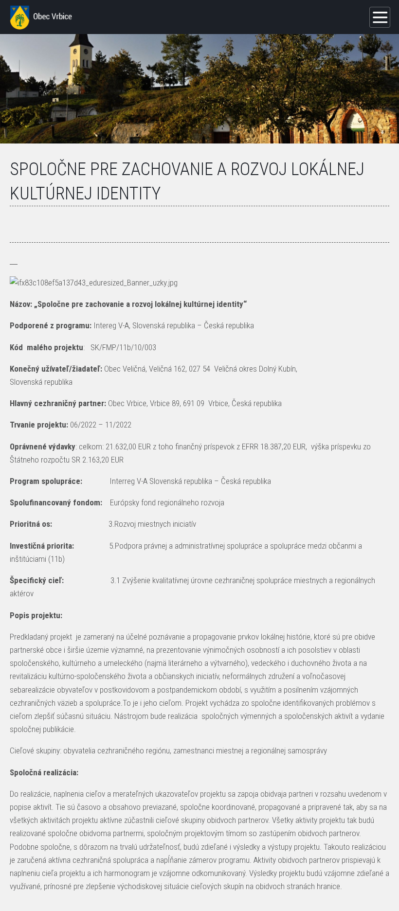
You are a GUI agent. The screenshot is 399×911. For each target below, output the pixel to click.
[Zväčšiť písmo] (15, 261)
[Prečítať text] (17, 261)
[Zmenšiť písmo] (11, 261)
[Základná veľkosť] (13, 261)
